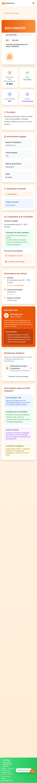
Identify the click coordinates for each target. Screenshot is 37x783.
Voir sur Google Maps (16, 285)
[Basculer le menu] (33, 3)
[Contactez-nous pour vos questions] (32, 771)
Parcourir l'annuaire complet (18, 376)
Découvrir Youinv (24, 770)
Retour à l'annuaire (12, 13)
